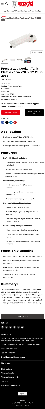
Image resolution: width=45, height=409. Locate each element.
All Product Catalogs (20, 11)
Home (3, 16)
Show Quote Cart (34, 112)
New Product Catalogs (34, 11)
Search (22, 400)
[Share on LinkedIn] (11, 122)
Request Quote (11, 112)
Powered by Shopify (22, 405)
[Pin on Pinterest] (15, 122)
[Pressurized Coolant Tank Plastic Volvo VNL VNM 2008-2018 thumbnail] (4, 59)
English (21, 394)
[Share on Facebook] (2, 122)
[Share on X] (7, 122)
